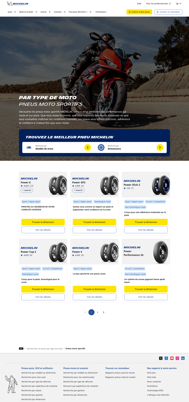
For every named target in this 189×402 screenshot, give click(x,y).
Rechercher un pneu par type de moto (45, 348)
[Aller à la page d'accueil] (18, 3)
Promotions (101, 12)
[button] (58, 147)
